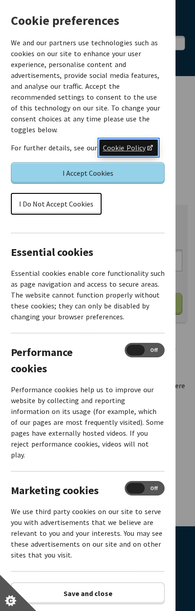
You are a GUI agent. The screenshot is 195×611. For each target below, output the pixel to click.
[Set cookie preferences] (18, 593)
